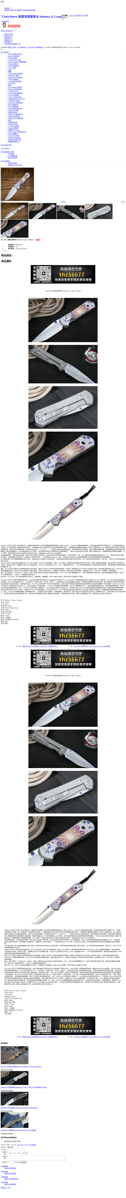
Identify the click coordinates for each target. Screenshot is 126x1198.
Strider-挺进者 (12, 58)
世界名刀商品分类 (7, 31)
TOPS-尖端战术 (13, 79)
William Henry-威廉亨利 (15, 118)
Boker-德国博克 (13, 104)
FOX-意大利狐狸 (13, 95)
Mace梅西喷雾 (12, 156)
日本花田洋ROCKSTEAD (16, 99)
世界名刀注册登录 (10, 1168)
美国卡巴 (7, 36)
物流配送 (5, 1177)
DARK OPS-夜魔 (13, 136)
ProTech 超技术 (13, 64)
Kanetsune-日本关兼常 (15, 77)
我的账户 (7, 8)
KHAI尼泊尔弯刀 (6, 145)
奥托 (9, 120)
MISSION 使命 (13, 124)
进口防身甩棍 (5, 161)
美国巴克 (7, 40)
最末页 (34, 1145)
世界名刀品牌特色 (10, 1184)
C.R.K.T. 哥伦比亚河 (14, 97)
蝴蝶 (9, 71)
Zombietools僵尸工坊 (14, 139)
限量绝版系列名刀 (14, 141)
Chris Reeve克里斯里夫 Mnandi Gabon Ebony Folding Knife (19, 1108)
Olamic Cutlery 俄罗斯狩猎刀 (17, 132)
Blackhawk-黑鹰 (13, 110)
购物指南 (5, 1166)
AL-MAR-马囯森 (13, 126)
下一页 (29, 1145)
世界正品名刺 (12, 112)
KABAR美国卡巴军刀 (15, 54)
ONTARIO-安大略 (14, 101)
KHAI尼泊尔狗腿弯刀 (11, 44)
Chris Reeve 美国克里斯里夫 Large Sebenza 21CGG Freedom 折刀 (21, 1066)
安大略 (86, 15)
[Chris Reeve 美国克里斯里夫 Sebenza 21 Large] (17, 200)
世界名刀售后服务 (10, 1173)
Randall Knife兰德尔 (14, 137)
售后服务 (5, 1171)
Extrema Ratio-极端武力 (15, 93)
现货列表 (5, 21)
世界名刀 (4, 1187)
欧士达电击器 (12, 157)
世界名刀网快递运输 (11, 1179)
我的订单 (14, 10)
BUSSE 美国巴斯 (13, 66)
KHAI (71, 15)
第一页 (19, 1145)
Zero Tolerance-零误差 (15, 87)
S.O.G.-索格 (12, 68)
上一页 (24, 1145)
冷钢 (78, 15)
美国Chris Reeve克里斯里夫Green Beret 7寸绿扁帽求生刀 (40, 646)
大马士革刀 (12, 83)
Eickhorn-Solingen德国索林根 (17, 62)
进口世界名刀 (22, 47)
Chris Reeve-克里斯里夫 (35, 47)
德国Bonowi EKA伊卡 (15, 165)
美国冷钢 (7, 38)
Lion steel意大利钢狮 (14, 81)
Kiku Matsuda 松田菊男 (15, 73)
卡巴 (75, 15)
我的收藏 (26, 10)
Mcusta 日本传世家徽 (15, 89)
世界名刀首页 (8, 34)
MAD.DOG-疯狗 (13, 75)
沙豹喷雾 (11, 154)
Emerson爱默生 (13, 134)
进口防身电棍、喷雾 (7, 152)
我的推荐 (32, 10)
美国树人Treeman (13, 130)
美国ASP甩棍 (12, 163)
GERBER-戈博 (13, 91)
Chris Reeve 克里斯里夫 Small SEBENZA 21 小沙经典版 (18, 1130)
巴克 (81, 15)
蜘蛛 (9, 85)
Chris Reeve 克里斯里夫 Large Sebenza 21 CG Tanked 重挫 (92, 646)
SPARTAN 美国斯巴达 (15, 114)
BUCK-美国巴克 (13, 106)
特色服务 (5, 1182)
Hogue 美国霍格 (13, 128)
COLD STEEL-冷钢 (14, 60)
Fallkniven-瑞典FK (14, 116)
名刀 (9, 1187)
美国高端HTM (12, 122)
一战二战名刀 (5, 148)
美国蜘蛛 (7, 42)
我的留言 (20, 10)
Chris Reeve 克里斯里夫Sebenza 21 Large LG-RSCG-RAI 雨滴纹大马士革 (24, 1087)
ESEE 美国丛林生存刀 (15, 108)
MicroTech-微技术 (13, 56)
